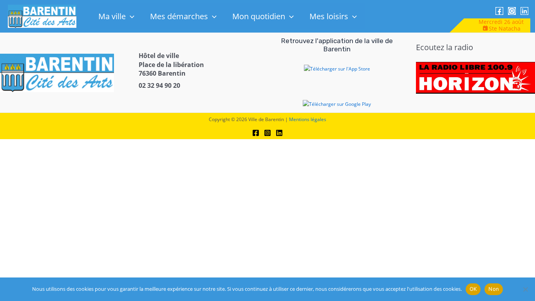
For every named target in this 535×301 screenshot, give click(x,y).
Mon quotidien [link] (258, 16)
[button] (130, 16)
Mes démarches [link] (179, 16)
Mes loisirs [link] (328, 16)
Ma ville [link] (112, 16)
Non (493, 289)
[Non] (525, 289)
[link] (42, 16)
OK (473, 289)
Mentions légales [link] (307, 119)
